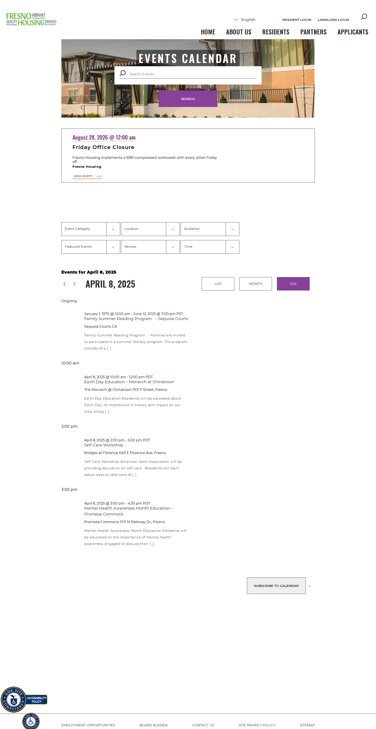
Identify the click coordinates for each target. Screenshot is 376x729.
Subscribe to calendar (276, 586)
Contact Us (203, 725)
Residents (275, 31)
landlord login (333, 20)
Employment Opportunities (88, 725)
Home (208, 31)
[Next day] (74, 283)
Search (188, 99)
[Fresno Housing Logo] (32, 19)
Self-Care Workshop (103, 445)
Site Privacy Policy (257, 725)
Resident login (296, 20)
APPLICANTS (352, 31)
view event (83, 176)
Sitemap (307, 725)
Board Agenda (153, 725)
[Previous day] (64, 283)
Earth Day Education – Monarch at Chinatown (129, 382)
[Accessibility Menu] (31, 719)
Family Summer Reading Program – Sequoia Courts (136, 318)
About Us (238, 31)
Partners (313, 31)
